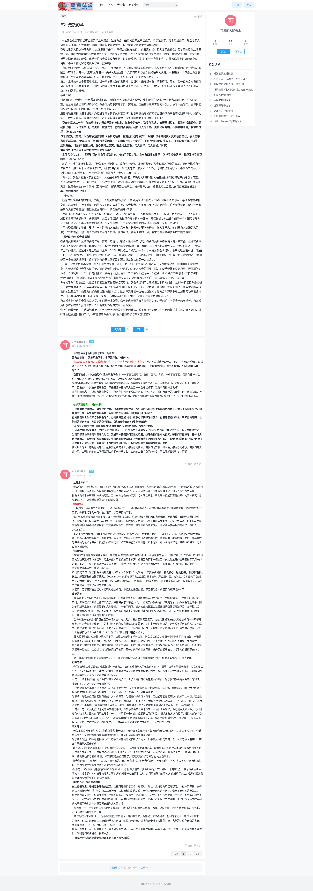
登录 (249, 5)
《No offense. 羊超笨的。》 (228, 121)
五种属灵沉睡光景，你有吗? (229, 84)
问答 (110, 4)
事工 (64, 16)
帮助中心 (134, 4)
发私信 (238, 51)
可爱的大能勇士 (80, 342)
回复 (190, 464)
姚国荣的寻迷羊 (222, 105)
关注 (223, 51)
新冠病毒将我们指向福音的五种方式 (233, 89)
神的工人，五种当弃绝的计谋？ (231, 79)
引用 (199, 464)
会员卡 (121, 4)
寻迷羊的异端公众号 (225, 110)
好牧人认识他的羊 (223, 94)
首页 (101, 4)
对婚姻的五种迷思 (223, 73)
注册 (236, 5)
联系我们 (168, 884)
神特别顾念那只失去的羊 (227, 116)
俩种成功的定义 (222, 100)
